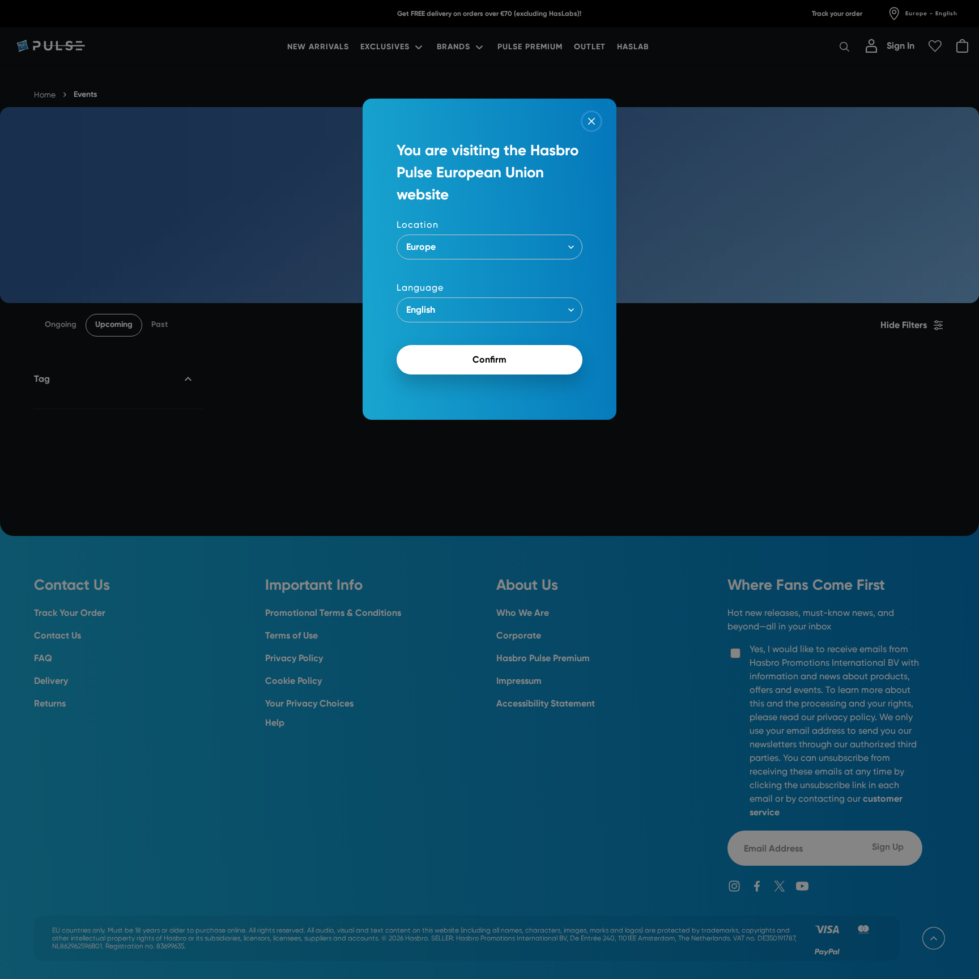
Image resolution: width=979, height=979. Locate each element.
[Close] (591, 121)
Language (420, 287)
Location (418, 224)
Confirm (489, 359)
